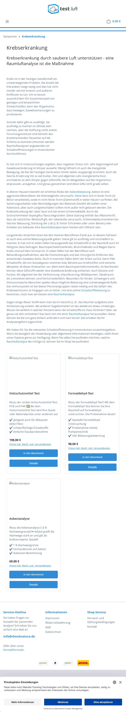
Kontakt (92, 626)
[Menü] (7, 21)
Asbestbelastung (80, 192)
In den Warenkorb (33, 453)
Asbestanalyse (19, 519)
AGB (48, 627)
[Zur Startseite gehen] (63, 9)
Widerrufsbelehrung (57, 622)
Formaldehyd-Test (81, 393)
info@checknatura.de (19, 636)
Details (33, 463)
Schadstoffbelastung (94, 290)
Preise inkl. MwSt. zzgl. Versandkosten (30, 444)
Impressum (52, 618)
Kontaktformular (13, 650)
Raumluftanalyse (51, 227)
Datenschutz (53, 632)
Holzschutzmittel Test (24, 393)
